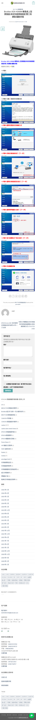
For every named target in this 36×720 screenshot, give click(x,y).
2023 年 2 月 (5, 527)
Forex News (4, 442)
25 (2, 404)
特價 (16, 583)
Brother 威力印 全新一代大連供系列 (12, 411)
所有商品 (3, 715)
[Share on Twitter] (16, 296)
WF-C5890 (23, 577)
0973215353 (12, 661)
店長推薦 (20, 715)
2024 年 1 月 (5, 507)
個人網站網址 (7, 376)
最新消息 (14, 715)
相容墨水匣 (22, 583)
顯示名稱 (6, 359)
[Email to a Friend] (19, 296)
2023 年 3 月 (5, 524)
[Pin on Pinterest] (22, 296)
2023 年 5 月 (5, 520)
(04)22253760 (12, 644)
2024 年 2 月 (5, 503)
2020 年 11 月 (5, 554)
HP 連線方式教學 (6, 445)
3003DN (12, 574)
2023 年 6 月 (5, 517)
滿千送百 (4, 583)
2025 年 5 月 (5, 496)
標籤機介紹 (4, 476)
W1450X (10, 577)
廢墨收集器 (14, 580)
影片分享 (26, 715)
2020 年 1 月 (5, 564)
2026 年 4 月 (5, 493)
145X (7, 574)
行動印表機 (5, 586)
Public (3, 452)
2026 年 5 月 (5, 490)
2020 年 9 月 (5, 558)
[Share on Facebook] (13, 296)
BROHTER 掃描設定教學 (9, 408)
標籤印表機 (27, 580)
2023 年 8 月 (5, 513)
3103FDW (30, 574)
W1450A (4, 577)
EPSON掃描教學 (6, 435)
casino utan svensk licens (8, 428)
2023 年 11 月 (5, 510)
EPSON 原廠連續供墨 (8, 432)
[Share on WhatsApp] (10, 296)
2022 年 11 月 (5, 534)
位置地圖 (4, 653)
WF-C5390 (16, 577)
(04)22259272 (12, 646)
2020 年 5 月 (5, 561)
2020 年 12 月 (5, 551)
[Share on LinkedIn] (25, 296)
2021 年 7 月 (5, 541)
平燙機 (8, 580)
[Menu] (2, 3)
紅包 (27, 583)
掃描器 (20, 580)
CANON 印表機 (6, 418)
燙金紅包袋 (11, 583)
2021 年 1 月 (5, 547)
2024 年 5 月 (5, 500)
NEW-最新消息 (6, 449)
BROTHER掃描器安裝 (18, 9)
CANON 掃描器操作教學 (9, 421)
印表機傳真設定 (6, 462)
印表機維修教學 (6, 466)
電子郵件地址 (7, 368)
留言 (5, 344)
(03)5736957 (12, 664)
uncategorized (5, 459)
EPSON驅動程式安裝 (7, 438)
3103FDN (24, 574)
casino (3, 425)
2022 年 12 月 (5, 530)
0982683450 (9, 648)
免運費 (29, 577)
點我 (13, 66)
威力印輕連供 (5, 472)
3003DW (18, 574)
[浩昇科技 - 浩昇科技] (18, 3)
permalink (17, 304)
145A (3, 574)
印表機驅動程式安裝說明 (9, 469)
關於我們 (9, 715)
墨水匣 (3, 580)
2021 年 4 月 (5, 544)
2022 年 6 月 (5, 537)
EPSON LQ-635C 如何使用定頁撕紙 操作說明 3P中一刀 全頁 (9, 325)
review (3, 455)
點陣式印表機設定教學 (8, 479)
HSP (26, 21)
